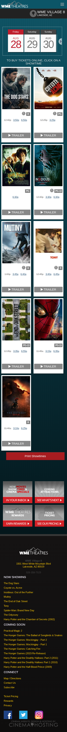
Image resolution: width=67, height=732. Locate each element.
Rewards (8, 700)
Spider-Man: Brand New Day (19, 610)
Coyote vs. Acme (13, 587)
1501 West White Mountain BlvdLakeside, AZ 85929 (33, 565)
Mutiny (7, 596)
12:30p (39, 197)
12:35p (7, 351)
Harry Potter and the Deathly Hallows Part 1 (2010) (31, 662)
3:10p (16, 428)
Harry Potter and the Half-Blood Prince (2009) (28, 666)
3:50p (16, 120)
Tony (6, 605)
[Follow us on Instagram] (39, 714)
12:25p (43, 120)
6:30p (15, 197)
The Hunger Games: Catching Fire (22, 648)
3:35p (16, 351)
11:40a (7, 428)
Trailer (17, 135)
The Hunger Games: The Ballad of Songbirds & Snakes (33, 635)
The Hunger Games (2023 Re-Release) (25, 653)
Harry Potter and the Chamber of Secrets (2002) (29, 619)
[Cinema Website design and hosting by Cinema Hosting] (33, 723)
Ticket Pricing (11, 696)
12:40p (7, 120)
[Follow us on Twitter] (23, 714)
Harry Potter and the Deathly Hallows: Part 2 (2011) (31, 657)
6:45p (56, 274)
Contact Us (10, 682)
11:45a (39, 351)
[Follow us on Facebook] (8, 714)
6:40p (23, 274)
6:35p (56, 351)
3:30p (48, 197)
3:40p (48, 274)
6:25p (24, 428)
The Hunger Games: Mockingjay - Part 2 (25, 639)
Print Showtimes (35, 456)
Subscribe (9, 687)
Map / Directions (12, 678)
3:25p (52, 120)
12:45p (39, 274)
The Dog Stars (11, 583)
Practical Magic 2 (13, 630)
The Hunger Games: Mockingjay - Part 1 (25, 644)
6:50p (24, 120)
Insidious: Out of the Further (18, 592)
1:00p (7, 274)
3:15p (48, 351)
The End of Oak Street (15, 601)
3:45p (15, 274)
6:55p (24, 351)
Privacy (8, 705)
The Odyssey (11, 614)
